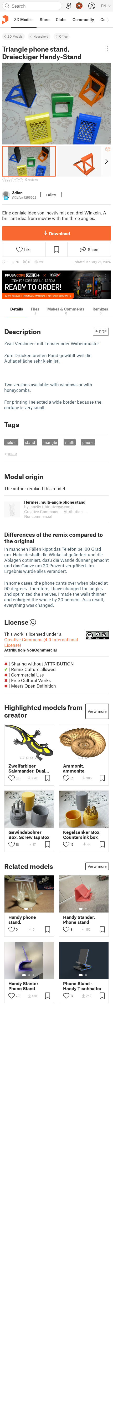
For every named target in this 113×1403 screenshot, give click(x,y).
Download (59, 233)
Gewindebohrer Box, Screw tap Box (28, 835)
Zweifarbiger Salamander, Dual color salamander (26, 768)
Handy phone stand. (22, 920)
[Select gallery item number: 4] (36, 758)
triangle (50, 442)
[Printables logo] (5, 19)
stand (30, 442)
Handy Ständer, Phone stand (79, 920)
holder (11, 442)
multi (69, 442)
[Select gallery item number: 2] (27, 758)
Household (40, 36)
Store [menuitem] (44, 19)
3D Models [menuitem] (23, 19)
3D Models (15, 36)
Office (63, 36)
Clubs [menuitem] (61, 19)
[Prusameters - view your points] (79, 5)
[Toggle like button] (11, 778)
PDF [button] (103, 331)
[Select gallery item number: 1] (22, 758)
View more (97, 711)
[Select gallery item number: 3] (31, 758)
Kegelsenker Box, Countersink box (82, 835)
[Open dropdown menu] (107, 48)
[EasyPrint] (69, 6)
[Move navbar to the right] (107, 19)
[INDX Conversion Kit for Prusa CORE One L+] (56, 284)
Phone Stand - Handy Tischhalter (82, 986)
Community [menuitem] (83, 19)
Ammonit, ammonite (74, 768)
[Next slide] (106, 161)
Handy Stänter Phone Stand (23, 986)
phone (88, 442)
